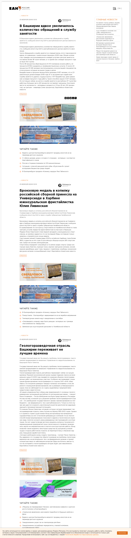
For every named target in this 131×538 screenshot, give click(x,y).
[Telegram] (71, 98)
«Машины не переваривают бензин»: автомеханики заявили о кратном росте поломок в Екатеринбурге (48, 508)
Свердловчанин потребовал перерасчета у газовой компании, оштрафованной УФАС (45, 526)
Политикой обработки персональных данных (81, 534)
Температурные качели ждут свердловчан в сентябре (42, 318)
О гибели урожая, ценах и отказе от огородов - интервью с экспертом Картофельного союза (48, 159)
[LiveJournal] (76, 98)
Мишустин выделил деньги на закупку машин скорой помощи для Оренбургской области (107, 52)
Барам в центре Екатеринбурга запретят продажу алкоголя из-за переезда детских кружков (46, 154)
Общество (23, 94)
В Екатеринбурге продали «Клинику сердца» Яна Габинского (45, 171)
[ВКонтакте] (66, 98)
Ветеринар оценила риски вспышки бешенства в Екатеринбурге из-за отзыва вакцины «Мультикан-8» (106, 45)
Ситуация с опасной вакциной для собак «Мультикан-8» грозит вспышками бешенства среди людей (45, 167)
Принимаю (122, 533)
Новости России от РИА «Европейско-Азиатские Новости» (15, 8)
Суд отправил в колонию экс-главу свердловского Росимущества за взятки (106, 32)
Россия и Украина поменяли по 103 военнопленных (41, 163)
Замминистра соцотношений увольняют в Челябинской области (46, 326)
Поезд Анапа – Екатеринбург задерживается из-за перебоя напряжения (49, 315)
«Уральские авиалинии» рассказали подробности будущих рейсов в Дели (47, 513)
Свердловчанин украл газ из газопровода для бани (41, 522)
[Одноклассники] (68, 98)
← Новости (24, 15)
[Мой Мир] (73, 98)
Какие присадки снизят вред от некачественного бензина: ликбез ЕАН (108, 59)
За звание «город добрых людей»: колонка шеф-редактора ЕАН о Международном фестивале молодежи (108, 25)
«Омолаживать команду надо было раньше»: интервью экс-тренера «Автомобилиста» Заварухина (47, 322)
